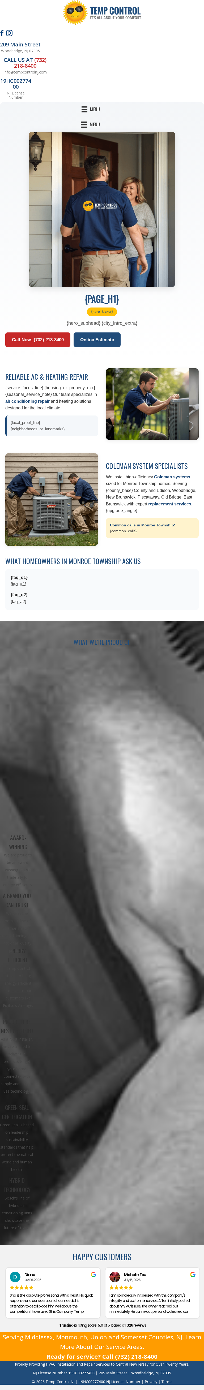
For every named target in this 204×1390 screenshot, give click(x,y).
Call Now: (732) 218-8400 (38, 339)
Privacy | (153, 1381)
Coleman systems (172, 477)
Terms (167, 1381)
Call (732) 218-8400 (130, 1356)
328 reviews (136, 1325)
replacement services (169, 504)
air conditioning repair (27, 401)
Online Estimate (97, 339)
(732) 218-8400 (30, 62)
